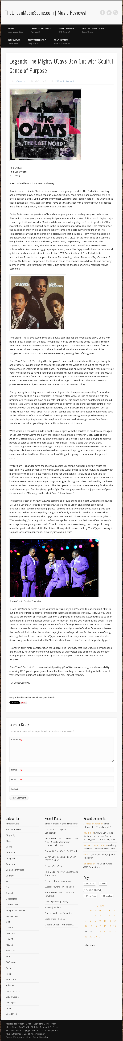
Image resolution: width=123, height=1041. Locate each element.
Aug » (92, 945)
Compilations (12, 858)
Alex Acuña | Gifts (53, 866)
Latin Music (11, 939)
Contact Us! (62, 42)
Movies (9, 944)
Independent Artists (15, 910)
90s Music (90, 883)
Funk (8, 887)
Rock (8, 973)
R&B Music (60, 81)
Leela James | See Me (55, 918)
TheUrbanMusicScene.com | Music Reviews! (45, 12)
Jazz (8, 921)
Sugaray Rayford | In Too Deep (59, 886)
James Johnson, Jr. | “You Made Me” (61, 823)
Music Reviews (66, 30)
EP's (8, 881)
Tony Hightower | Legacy (56, 901)
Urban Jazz (11, 1002)
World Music (12, 1014)
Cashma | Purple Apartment (58, 881)
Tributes (10, 985)
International (12, 916)
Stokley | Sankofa (53, 907)
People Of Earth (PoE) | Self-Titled (61, 851)
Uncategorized (13, 991)
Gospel (9, 893)
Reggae (9, 968)
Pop (8, 956)
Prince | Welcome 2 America (58, 913)
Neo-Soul (10, 950)
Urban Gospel (12, 996)
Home (15, 30)
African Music (12, 823)
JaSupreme (20, 81)
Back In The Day (13, 829)
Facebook (102, 12)
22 (91, 931)
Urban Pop (107, 896)
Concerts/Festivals (93, 30)
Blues (8, 840)
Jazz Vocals (11, 927)
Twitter (109, 12)
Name (16, 770)
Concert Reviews (93, 889)
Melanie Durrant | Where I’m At (59, 924)
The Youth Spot (37, 42)
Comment (16, 740)
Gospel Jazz (11, 898)
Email (16, 779)
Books (9, 846)
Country (9, 875)
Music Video (91, 896)
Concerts (10, 864)
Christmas (10, 852)
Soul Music (70, 81)
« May (86, 945)
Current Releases (41, 30)
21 (86, 931)
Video (9, 1008)
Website (15, 789)
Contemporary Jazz (15, 869)
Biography (10, 835)
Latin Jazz (10, 933)
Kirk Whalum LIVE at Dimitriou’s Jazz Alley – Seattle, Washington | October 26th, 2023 (61, 842)
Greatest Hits (12, 904)
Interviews (14, 42)
